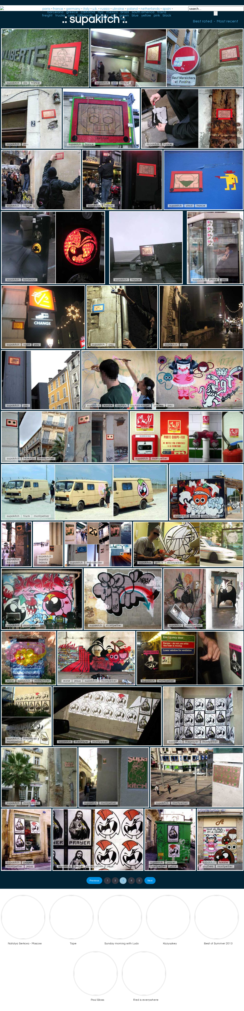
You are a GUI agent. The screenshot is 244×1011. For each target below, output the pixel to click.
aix (25, 83)
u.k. (94, 9)
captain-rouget (140, 405)
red (114, 15)
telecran (29, 458)
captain (121, 405)
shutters (101, 15)
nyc (100, 12)
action (102, 19)
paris (46, 9)
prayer (27, 862)
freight (47, 15)
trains (161, 12)
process (158, 405)
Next (149, 880)
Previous (94, 880)
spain (167, 9)
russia (105, 9)
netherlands (150, 9)
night (114, 19)
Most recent (227, 21)
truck (26, 516)
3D (92, 19)
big (123, 19)
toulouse (12, 562)
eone (10, 680)
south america (143, 12)
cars (71, 15)
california (88, 12)
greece (72, 12)
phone (213, 279)
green (124, 15)
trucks (60, 15)
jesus (77, 680)
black (167, 15)
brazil (125, 12)
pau (25, 144)
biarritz (43, 559)
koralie (108, 405)
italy (86, 9)
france (58, 9)
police (159, 562)
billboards (84, 15)
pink (157, 15)
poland (132, 9)
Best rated (202, 21)
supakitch (13, 83)
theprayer (29, 738)
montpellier (46, 458)
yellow (146, 15)
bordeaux (29, 279)
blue (135, 15)
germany (73, 9)
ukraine (118, 9)
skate (194, 516)
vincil (189, 205)
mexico (112, 12)
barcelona (55, 12)
